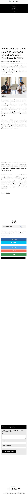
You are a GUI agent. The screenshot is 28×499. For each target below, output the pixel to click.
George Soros (12, 233)
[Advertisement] (14, 30)
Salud (14, 11)
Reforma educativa (20, 233)
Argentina (7, 233)
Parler (14, 251)
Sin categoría (13, 232)
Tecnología (14, 5)
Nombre (4, 441)
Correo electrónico (6, 445)
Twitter (14, 243)
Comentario (5, 434)
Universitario (14, 9)
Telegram (14, 247)
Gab (14, 254)
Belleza (14, 6)
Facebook (14, 239)
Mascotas (14, 8)
